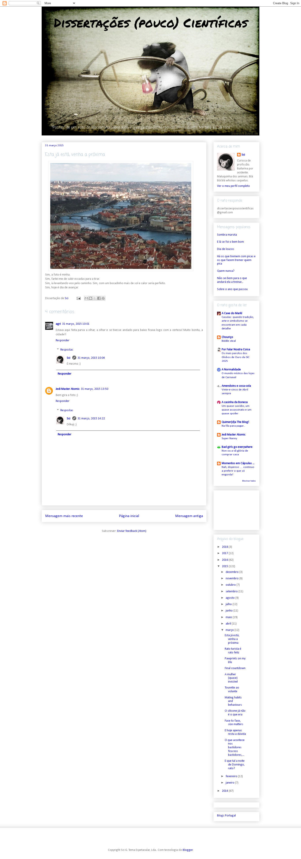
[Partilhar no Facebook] (99, 298)
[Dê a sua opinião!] (90, 298)
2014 (225, 791)
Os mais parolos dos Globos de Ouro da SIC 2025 (235, 357)
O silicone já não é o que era (235, 712)
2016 (225, 560)
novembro (232, 578)
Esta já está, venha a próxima (232, 639)
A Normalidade (231, 369)
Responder (62, 340)
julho (229, 604)
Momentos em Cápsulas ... (238, 463)
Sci (69, 358)
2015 (225, 566)
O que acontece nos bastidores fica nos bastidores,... (235, 748)
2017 (225, 553)
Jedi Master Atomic (68, 389)
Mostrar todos (249, 481)
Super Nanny (229, 438)
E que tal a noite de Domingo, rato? (235, 764)
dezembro (232, 572)
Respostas (66, 349)
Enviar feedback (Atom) (131, 531)
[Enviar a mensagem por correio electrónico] (78, 298)
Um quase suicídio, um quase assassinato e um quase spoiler (236, 410)
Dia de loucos (225, 249)
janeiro (230, 782)
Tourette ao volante (232, 689)
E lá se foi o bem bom (230, 242)
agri (58, 324)
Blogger (188, 850)
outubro (231, 585)
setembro (232, 591)
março (230, 630)
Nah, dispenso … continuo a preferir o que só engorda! (238, 471)
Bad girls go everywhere (237, 447)
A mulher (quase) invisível (231, 678)
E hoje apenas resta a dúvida (235, 732)
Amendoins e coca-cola (236, 386)
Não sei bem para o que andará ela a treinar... (232, 280)
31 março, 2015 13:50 (94, 389)
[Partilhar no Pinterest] (103, 298)
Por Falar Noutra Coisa (236, 349)
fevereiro (232, 776)
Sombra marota (227, 234)
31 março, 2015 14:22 (91, 418)
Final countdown (235, 668)
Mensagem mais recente (64, 516)
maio (229, 617)
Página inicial (129, 516)
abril (229, 623)
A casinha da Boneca (235, 402)
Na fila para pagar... (233, 425)
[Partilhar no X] (95, 298)
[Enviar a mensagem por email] (86, 298)
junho (229, 610)
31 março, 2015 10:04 (91, 358)
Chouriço (227, 337)
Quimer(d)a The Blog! (235, 422)
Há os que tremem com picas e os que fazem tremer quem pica (236, 260)
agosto (230, 598)
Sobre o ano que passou (232, 289)
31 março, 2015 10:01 (75, 324)
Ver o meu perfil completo (233, 186)
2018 (225, 547)
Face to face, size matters (234, 722)
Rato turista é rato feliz (233, 650)
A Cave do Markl (232, 313)
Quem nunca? (225, 271)
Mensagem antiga (189, 516)
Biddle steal (229, 340)
